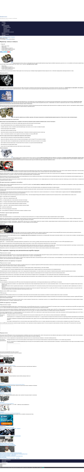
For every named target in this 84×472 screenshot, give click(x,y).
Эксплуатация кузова (6, 30)
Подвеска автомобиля (7, 29)
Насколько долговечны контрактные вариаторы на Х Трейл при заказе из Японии (12, 384)
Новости (5, 23)
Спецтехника (3, 35)
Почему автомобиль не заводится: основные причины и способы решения (10, 435)
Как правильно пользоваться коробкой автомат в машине (8, 445)
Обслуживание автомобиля (5, 25)
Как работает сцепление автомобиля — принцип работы (8, 454)
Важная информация (5, 462)
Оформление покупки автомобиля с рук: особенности (7, 444)
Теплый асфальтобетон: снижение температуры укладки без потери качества (11, 452)
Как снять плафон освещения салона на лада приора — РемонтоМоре (10, 458)
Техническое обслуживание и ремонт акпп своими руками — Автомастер (10, 428)
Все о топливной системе (7, 27)
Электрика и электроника (5, 34)
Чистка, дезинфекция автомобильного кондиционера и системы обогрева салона (11, 456)
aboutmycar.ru (3, 16)
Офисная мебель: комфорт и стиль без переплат (6, 443)
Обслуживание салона (6, 26)
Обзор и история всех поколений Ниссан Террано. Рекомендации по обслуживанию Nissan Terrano (13, 453)
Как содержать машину (3, 457)
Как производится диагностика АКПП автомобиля (7, 365)
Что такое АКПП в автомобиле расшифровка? (7, 403)
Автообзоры (3, 24)
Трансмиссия (5, 28)
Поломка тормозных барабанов (4, 374)
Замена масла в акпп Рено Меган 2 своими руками (7, 427)
